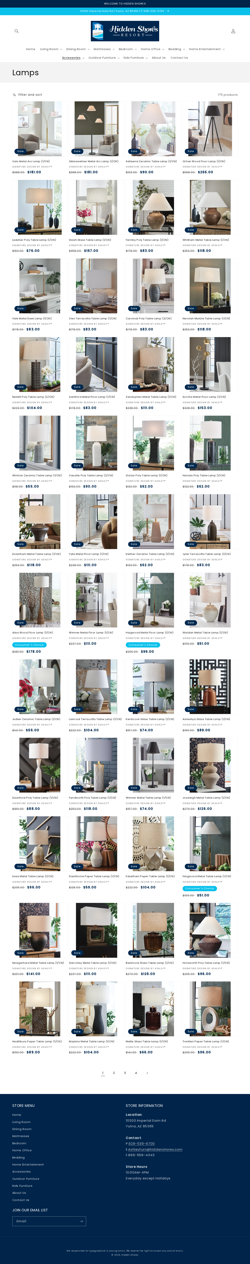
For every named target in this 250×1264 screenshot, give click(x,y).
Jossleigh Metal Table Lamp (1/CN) (206, 798)
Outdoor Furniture (25, 1179)
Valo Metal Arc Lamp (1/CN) (31, 161)
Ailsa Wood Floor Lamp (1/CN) (32, 632)
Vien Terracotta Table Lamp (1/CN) (93, 318)
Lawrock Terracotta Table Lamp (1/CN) (95, 719)
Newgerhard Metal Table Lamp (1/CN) (38, 963)
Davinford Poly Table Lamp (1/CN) (35, 798)
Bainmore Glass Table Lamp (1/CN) (150, 963)
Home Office (22, 1150)
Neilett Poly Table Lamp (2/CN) (33, 397)
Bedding (18, 1157)
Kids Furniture (22, 1186)
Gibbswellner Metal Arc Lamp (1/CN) (93, 161)
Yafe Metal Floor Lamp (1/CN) (89, 554)
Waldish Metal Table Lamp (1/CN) (205, 632)
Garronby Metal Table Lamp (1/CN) (92, 963)
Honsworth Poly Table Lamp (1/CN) (206, 963)
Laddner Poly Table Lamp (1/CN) (34, 240)
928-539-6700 (142, 1143)
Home (16, 1115)
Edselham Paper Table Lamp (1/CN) (150, 876)
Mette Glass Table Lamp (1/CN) (147, 1041)
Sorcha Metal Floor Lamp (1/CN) (204, 397)
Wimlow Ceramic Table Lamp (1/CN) (37, 475)
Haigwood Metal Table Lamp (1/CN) (207, 876)
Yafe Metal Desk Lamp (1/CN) (32, 318)
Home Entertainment (28, 1165)
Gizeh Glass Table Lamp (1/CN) (90, 240)
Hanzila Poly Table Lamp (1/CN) (204, 475)
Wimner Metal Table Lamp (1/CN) (148, 798)
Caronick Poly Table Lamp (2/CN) (149, 318)
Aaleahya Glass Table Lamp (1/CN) (206, 719)
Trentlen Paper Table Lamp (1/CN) (206, 1041)
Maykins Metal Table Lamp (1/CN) (91, 1041)
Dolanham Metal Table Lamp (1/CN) (36, 554)
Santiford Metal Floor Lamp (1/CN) (92, 397)
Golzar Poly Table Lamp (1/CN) (146, 475)
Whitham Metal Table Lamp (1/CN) (206, 240)
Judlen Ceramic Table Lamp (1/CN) (36, 719)
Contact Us (20, 1200)
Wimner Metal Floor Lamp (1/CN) (91, 632)
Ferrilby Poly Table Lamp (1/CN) (147, 240)
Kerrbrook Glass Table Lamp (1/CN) (150, 719)
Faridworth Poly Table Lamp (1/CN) (92, 798)
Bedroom (19, 1143)
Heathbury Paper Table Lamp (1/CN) (37, 1041)
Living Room (21, 1122)
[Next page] (147, 1073)
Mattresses (20, 1136)
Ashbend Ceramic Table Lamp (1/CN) (151, 161)
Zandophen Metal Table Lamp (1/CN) (151, 397)
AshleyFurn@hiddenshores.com (155, 1149)
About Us (19, 1193)
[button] (16, 31)
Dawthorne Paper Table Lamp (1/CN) (94, 876)
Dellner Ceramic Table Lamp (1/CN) (150, 554)
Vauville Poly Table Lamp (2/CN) (91, 475)
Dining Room (22, 1129)
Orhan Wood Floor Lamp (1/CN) (204, 161)
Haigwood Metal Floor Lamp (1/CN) (149, 632)
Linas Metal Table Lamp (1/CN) (33, 876)
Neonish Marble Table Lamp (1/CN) (206, 318)
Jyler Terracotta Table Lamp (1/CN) (207, 554)
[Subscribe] (81, 1221)
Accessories (21, 1172)
